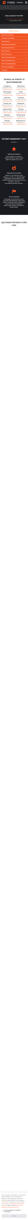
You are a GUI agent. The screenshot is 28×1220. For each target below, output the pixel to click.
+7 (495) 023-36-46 (7, 118)
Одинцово (7, 115)
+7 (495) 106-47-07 (21, 107)
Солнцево (21, 97)
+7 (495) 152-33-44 (21, 101)
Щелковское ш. (21, 120)
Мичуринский (21, 115)
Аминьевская (7, 109)
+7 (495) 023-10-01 (7, 107)
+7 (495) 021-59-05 (21, 89)
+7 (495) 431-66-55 (7, 95)
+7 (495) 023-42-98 (7, 124)
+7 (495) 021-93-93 (7, 101)
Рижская (7, 120)
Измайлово (20, 103)
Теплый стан (7, 103)
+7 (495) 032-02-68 (21, 124)
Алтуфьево (7, 86)
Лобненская (21, 86)
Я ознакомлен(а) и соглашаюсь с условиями (12, 1210)
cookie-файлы (5, 1202)
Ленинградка (7, 92)
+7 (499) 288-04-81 (21, 112)
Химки (21, 92)
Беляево (21, 109)
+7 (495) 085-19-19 (21, 118)
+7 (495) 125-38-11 (7, 112)
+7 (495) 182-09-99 (21, 95)
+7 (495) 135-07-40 (7, 89)
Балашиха (7, 97)
